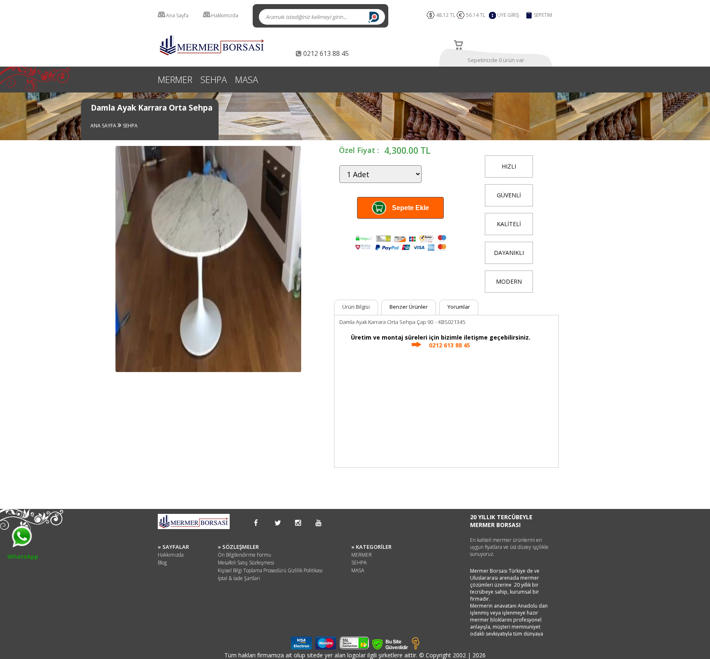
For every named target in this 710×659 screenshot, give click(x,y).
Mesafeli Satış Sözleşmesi (246, 562)
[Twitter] (277, 522)
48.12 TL (445, 15)
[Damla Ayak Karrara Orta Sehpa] (208, 372)
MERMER (175, 79)
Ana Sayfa (177, 15)
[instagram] (298, 522)
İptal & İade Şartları (239, 578)
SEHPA (214, 79)
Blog (162, 562)
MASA (246, 79)
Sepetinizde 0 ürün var (496, 60)
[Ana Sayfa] (212, 54)
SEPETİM (543, 15)
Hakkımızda (224, 15)
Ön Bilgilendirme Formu (244, 554)
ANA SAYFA (104, 125)
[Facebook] (256, 522)
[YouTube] (319, 522)
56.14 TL (477, 15)
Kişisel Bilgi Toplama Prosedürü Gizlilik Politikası (270, 570)
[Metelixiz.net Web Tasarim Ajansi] (416, 647)
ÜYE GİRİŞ (508, 15)
